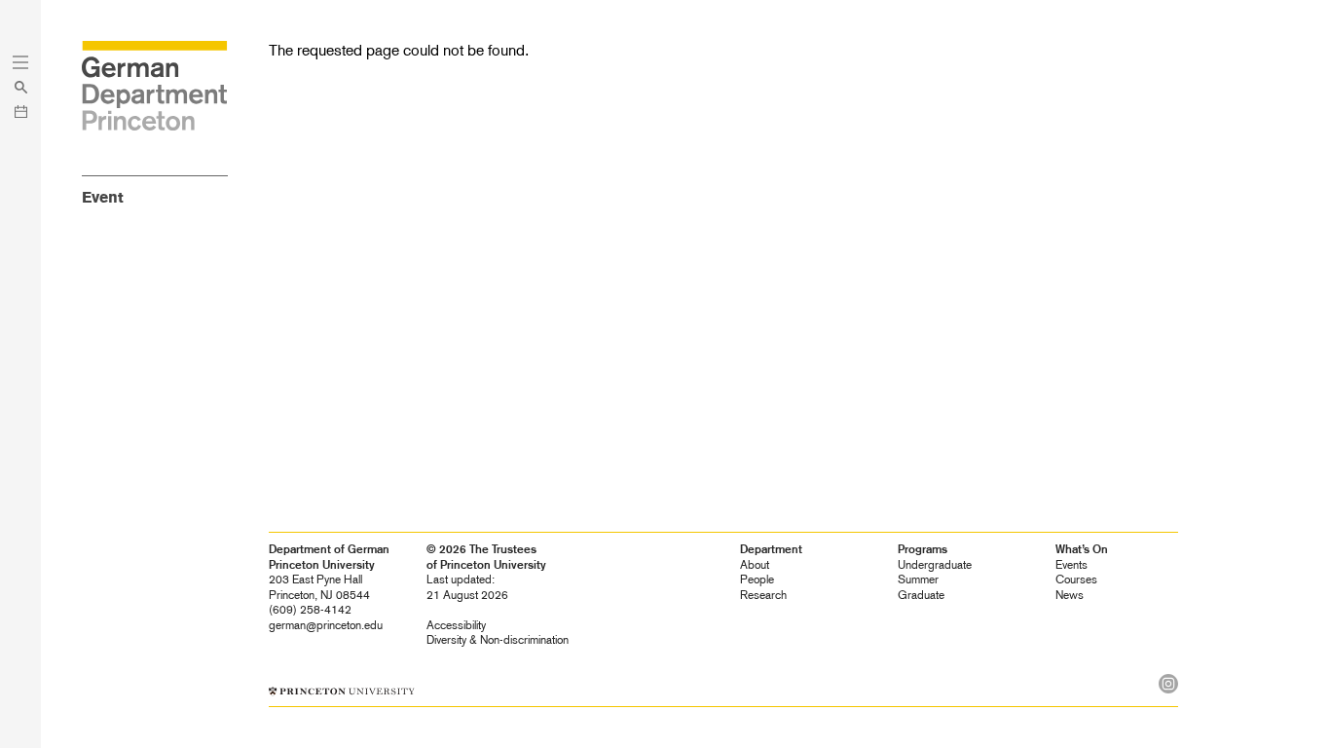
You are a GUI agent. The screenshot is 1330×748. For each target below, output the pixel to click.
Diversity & (497, 640)
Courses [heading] (1076, 579)
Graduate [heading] (921, 595)
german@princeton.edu (326, 625)
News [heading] (1069, 595)
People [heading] (757, 579)
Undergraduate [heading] (935, 565)
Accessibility (456, 625)
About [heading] (754, 565)
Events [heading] (1071, 565)
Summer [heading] (918, 579)
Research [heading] (763, 595)
